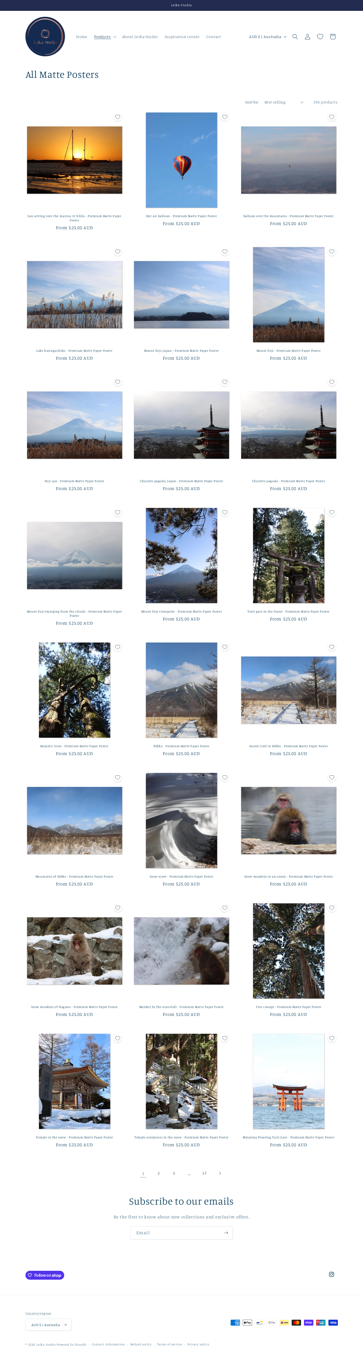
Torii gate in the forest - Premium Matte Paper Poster (288, 611)
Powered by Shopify (71, 1344)
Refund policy (141, 1344)
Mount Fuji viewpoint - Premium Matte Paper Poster (181, 611)
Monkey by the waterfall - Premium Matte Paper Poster (181, 1007)
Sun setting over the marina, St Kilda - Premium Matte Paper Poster (74, 218)
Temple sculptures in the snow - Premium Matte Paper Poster (181, 1137)
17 (204, 1172)
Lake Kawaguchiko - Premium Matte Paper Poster (74, 350)
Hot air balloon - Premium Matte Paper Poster (181, 216)
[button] (104, 36)
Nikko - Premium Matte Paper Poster (181, 746)
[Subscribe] (226, 1233)
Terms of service (169, 1344)
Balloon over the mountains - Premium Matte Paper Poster (288, 216)
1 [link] (143, 1173)
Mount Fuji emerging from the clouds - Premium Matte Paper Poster (74, 613)
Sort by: (252, 102)
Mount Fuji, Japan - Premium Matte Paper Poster (181, 350)
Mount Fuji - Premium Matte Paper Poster (289, 350)
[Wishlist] (320, 36)
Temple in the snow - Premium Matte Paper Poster (74, 1137)
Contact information (108, 1344)
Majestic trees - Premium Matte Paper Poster (74, 746)
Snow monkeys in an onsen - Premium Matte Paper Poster (288, 876)
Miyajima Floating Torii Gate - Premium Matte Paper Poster (288, 1137)
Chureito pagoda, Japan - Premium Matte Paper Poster (181, 481)
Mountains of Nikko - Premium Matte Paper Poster (74, 876)
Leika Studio (46, 1344)
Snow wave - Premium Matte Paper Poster (182, 876)
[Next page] (220, 1173)
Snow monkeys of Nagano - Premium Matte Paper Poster (74, 1007)
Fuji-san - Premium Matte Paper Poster (74, 481)
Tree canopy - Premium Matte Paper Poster (288, 1007)
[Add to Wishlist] (118, 117)
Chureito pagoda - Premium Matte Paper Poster (288, 481)
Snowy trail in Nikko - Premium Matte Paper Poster (288, 746)
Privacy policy (198, 1344)
